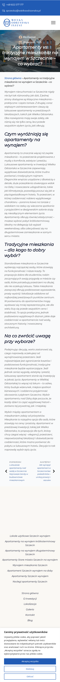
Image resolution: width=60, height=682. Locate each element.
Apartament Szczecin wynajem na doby (30, 570)
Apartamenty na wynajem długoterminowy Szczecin (30, 552)
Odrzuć (30, 676)
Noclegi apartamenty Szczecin (30, 581)
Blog (30, 620)
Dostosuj (30, 669)
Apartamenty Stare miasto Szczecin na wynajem (30, 559)
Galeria (30, 609)
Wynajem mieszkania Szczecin (30, 565)
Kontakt (30, 615)
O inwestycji (30, 598)
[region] (30, 655)
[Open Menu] (53, 22)
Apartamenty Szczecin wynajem (30, 576)
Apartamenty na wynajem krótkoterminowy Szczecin (30, 543)
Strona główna (12, 78)
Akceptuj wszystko (30, 661)
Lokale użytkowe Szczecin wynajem (30, 536)
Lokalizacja (30, 604)
